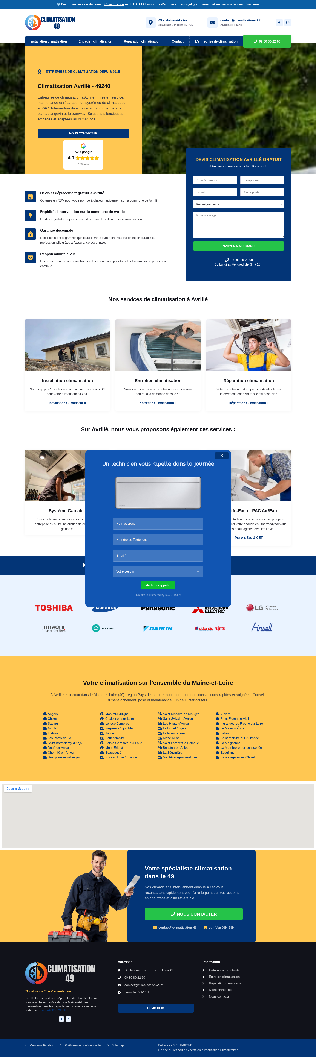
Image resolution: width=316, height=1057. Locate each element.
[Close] (222, 455)
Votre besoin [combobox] (125, 571)
